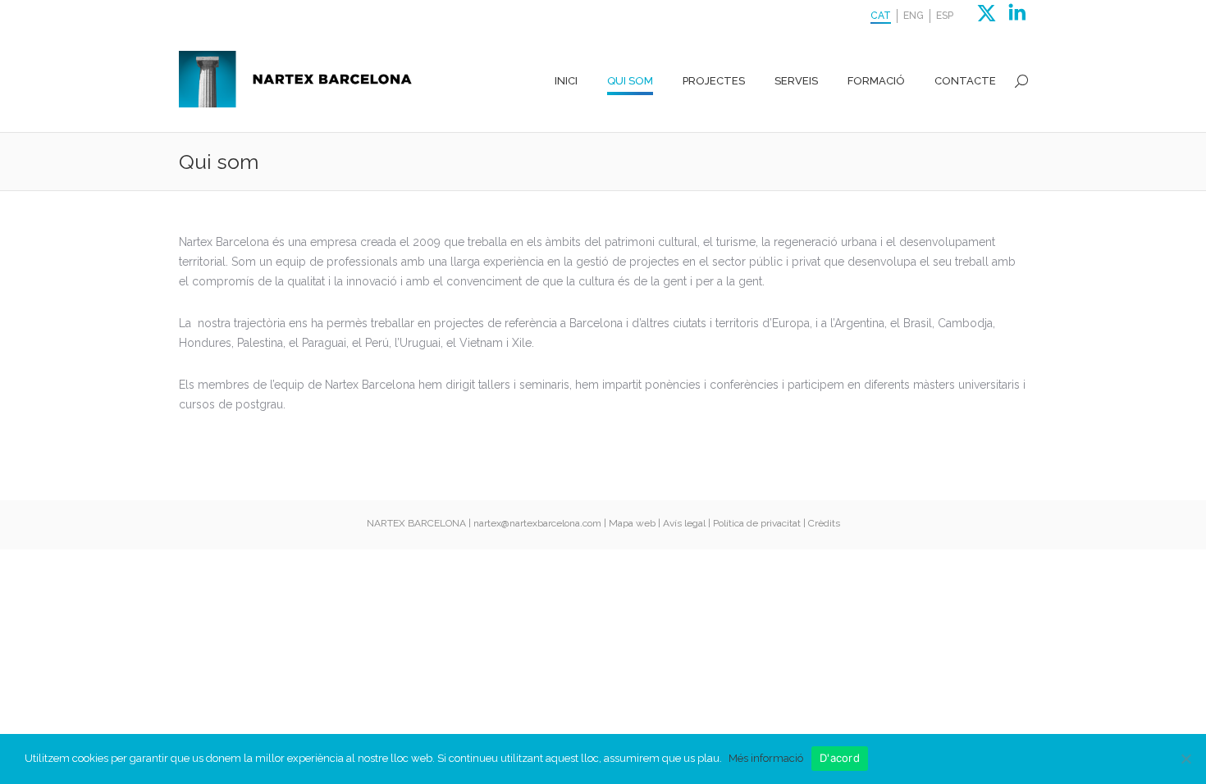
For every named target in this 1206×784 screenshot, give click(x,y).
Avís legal (684, 523)
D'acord (840, 757)
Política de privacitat (757, 523)
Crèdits (824, 523)
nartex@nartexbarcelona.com (537, 523)
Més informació (766, 758)
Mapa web (632, 523)
